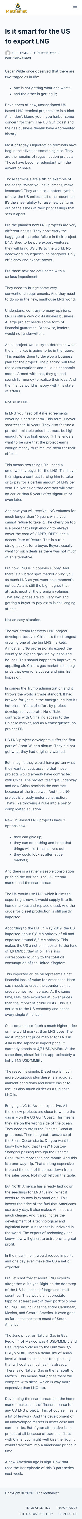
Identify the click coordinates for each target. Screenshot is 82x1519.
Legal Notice (67, 1513)
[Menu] (75, 8)
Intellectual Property (36, 1513)
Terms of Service (37, 1507)
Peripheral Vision (18, 57)
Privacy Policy (66, 1507)
